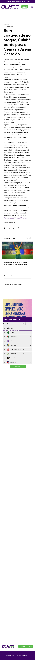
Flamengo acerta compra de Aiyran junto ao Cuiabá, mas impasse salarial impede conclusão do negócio (15, 263)
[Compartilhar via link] (18, 228)
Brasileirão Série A (9, 222)
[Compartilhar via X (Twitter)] (9, 228)
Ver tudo (28, 238)
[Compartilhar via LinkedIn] (14, 228)
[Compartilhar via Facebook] (4, 228)
